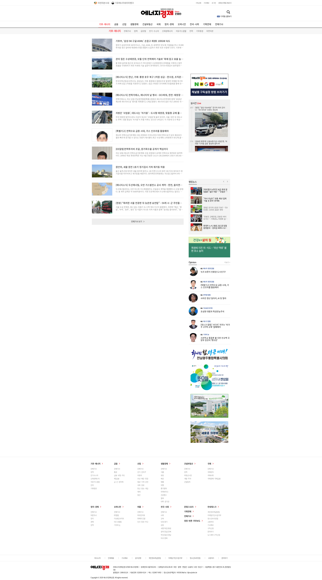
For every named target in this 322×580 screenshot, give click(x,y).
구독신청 (198, 3)
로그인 (214, 3)
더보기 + (227, 262)
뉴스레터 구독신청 (214, 535)
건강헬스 (164, 495)
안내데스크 (212, 507)
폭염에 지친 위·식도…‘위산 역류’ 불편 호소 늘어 (208, 249)
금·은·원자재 (118, 482)
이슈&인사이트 (208, 308)
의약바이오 (164, 491)
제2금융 (116, 478)
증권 (115, 472)
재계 (138, 491)
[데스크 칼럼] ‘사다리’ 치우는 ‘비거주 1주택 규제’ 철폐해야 (215, 325)
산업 (124, 24)
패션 (162, 478)
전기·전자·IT (141, 472)
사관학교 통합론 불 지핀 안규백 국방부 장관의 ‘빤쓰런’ (215, 339)
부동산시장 (188, 475)
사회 (162, 515)
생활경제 (134, 24)
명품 (162, 482)
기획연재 (207, 24)
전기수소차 (94, 475)
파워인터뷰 (141, 515)
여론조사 (94, 515)
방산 (138, 495)
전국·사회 (194, 24)
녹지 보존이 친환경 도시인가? (213, 272)
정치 (92, 518)
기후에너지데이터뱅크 (124, 2)
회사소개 (97, 558)
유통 (162, 475)
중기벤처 (164, 488)
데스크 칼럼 (206, 321)
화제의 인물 (141, 518)
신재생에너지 (167, 31)
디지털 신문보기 (225, 16)
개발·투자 (187, 478)
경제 (92, 521)
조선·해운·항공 (142, 478)
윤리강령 (138, 558)
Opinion (192, 262)
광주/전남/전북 (166, 531)
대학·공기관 (165, 501)
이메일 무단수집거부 (175, 558)
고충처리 (211, 521)
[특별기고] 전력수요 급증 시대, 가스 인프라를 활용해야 (215, 286)
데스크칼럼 (118, 521)
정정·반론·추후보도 (192, 521)
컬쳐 (162, 498)
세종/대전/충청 (166, 528)
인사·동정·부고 (142, 521)
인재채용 (111, 558)
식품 (162, 472)
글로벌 (143, 31)
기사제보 (206, 3)
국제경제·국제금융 (214, 478)
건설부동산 (147, 24)
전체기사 (219, 24)
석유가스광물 (181, 31)
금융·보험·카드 (119, 475)
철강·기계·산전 (142, 482)
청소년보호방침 (213, 518)
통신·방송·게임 (142, 488)
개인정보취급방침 (214, 512)
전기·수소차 (154, 31)
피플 (139, 507)
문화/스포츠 (189, 507)
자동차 (139, 475)
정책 (135, 31)
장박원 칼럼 (206, 295)
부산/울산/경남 (166, 535)
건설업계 (187, 482)
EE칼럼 (116, 515)
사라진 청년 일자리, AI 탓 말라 (213, 298)
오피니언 (182, 24)
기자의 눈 (206, 334)
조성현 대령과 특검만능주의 (212, 311)
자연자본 (209, 31)
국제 (158, 24)
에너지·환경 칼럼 (208, 268)
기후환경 (199, 31)
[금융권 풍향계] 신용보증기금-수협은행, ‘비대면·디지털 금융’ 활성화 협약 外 (211, 108)
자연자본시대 (103, 2)
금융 (116, 24)
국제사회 (211, 475)
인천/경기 (164, 521)
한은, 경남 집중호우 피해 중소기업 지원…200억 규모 (210, 139)
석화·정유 (140, 485)
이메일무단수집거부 (214, 515)
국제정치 (211, 472)
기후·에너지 (104, 24)
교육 (162, 518)
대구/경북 (164, 538)
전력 (191, 31)
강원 (162, 525)
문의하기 (211, 531)
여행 (162, 485)
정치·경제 (169, 24)
